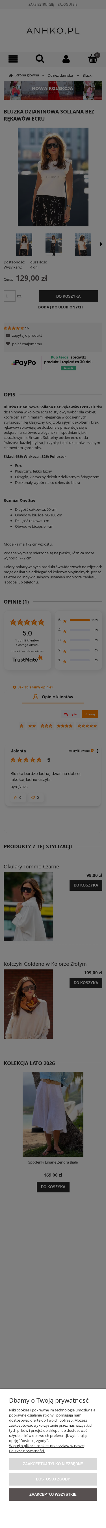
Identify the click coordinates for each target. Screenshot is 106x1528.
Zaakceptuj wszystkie (53, 1494)
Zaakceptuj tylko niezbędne (53, 1464)
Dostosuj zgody (53, 1479)
